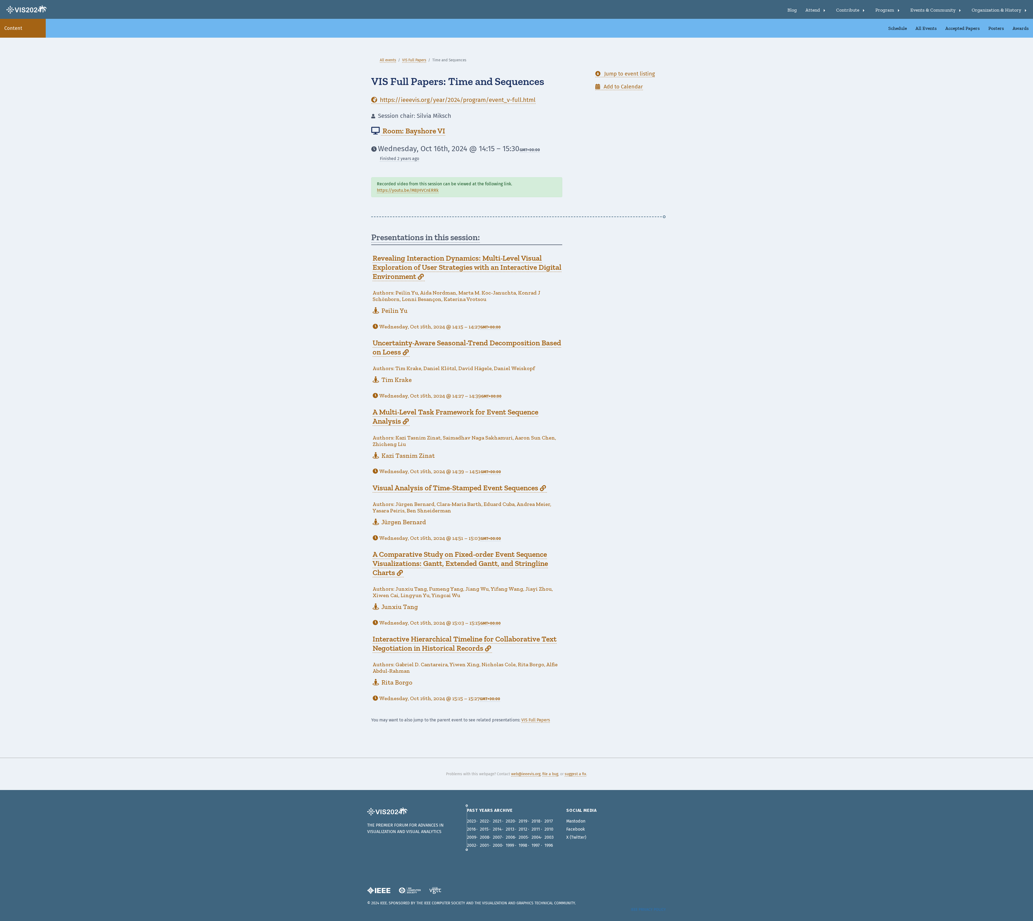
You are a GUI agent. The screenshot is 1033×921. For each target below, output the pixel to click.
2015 (484, 829)
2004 (536, 837)
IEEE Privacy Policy (648, 909)
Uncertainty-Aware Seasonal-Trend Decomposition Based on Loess (467, 347)
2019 (523, 821)
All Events (926, 28)
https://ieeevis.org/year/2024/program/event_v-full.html (453, 100)
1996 (548, 845)
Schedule (897, 28)
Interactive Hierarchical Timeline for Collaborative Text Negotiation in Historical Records (465, 644)
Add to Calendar (619, 86)
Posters (996, 28)
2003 (549, 837)
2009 (471, 837)
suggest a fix (575, 774)
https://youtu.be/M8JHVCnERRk (407, 190)
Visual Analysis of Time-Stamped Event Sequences (459, 487)
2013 (510, 829)
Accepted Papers (962, 28)
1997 (536, 845)
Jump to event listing (625, 73)
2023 (471, 821)
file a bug (550, 774)
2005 (523, 837)
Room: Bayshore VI (413, 130)
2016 (471, 829)
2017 (548, 821)
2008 (484, 837)
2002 (471, 845)
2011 (536, 829)
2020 (510, 821)
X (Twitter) (576, 837)
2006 (510, 837)
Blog (792, 10)
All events (388, 60)
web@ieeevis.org (525, 774)
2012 (523, 829)
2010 (548, 829)
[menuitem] (792, 9)
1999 (510, 845)
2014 (497, 829)
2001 (484, 845)
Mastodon (575, 821)
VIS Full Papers (414, 60)
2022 (484, 821)
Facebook (575, 829)
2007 (497, 837)
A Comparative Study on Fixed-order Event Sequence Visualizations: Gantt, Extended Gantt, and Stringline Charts (460, 563)
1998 (523, 845)
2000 (497, 845)
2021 (497, 821)
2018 (536, 821)
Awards (1021, 28)
